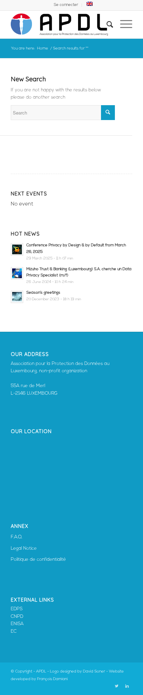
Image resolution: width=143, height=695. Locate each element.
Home (42, 49)
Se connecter (66, 5)
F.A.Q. (16, 537)
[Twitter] (116, 686)
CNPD (17, 616)
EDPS (17, 609)
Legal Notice (24, 548)
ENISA (17, 624)
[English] (89, 5)
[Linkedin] (127, 686)
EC (14, 631)
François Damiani (52, 679)
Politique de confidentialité (38, 559)
